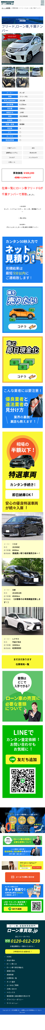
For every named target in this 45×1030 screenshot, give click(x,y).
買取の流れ (11, 971)
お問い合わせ (12, 989)
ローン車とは (12, 964)
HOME (9, 956)
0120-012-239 (25, 941)
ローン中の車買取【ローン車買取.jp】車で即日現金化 (22, 1010)
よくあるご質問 (12, 985)
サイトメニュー (12, 1003)
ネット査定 (11, 982)
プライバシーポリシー (15, 999)
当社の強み (11, 960)
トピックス (11, 992)
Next (40, 50)
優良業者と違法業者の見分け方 (18, 996)
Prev (5, 50)
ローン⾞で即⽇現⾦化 (15, 967)
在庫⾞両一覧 (12, 978)
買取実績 (10, 974)
